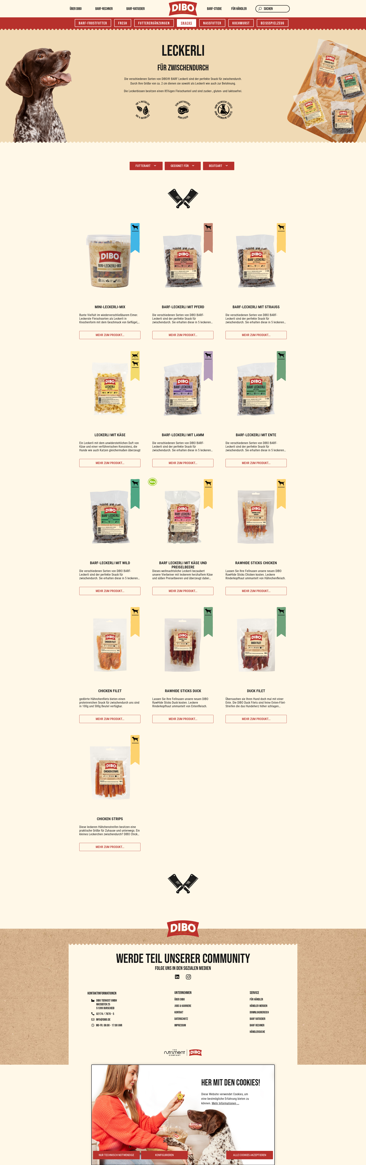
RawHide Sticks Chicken (256, 563)
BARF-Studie (214, 9)
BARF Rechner (257, 1025)
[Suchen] (259, 8)
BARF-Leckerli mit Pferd (183, 307)
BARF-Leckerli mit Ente (256, 435)
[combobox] (277, 8)
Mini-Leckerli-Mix (110, 307)
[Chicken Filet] (109, 645)
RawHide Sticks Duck (183, 691)
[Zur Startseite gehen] (183, 8)
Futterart (143, 166)
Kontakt (178, 1012)
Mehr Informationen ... (225, 1103)
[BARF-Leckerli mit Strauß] (256, 261)
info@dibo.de (103, 1020)
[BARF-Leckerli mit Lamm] (183, 389)
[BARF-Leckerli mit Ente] (256, 389)
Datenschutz (181, 1019)
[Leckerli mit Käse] (109, 389)
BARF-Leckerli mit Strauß (256, 307)
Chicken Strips (110, 819)
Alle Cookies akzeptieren (249, 1155)
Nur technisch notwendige (116, 1155)
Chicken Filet (110, 691)
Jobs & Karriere (182, 1006)
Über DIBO (76, 9)
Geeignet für (180, 166)
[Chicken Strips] (109, 773)
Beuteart (216, 166)
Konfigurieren (164, 1155)
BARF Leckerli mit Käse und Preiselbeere (183, 565)
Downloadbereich (259, 1012)
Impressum (180, 1025)
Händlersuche (257, 1032)
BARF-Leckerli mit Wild (110, 563)
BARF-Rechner (104, 9)
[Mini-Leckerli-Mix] (109, 261)
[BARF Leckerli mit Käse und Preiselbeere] (183, 517)
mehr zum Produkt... (110, 335)
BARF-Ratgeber (135, 9)
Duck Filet (256, 691)
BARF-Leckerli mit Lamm (183, 435)
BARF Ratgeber (257, 1019)
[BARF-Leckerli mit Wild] (109, 517)
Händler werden (258, 1006)
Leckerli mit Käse (110, 435)
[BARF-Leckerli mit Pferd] (183, 261)
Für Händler (239, 9)
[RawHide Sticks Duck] (183, 645)
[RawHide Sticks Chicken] (256, 517)
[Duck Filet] (256, 645)
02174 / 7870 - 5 (105, 1014)
